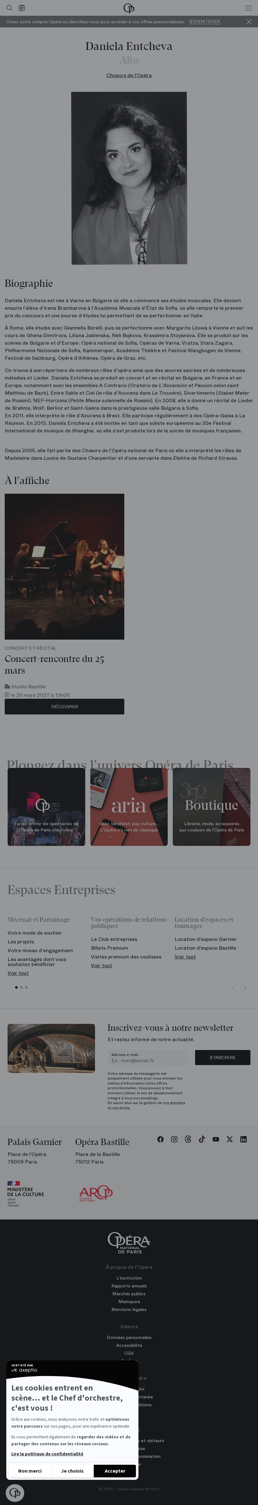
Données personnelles (129, 1337)
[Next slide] (245, 988)
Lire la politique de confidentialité (47, 1454)
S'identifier (204, 21)
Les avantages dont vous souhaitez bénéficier (37, 962)
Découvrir (64, 706)
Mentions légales (129, 1309)
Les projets (21, 941)
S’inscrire (223, 1057)
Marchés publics (129, 1294)
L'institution (129, 1278)
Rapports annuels (129, 1286)
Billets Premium (109, 948)
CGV (129, 1353)
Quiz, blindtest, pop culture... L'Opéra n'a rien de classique (129, 826)
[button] (15, 1493)
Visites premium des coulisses (126, 956)
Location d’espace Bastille (205, 948)
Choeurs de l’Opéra (129, 75)
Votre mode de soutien (34, 932)
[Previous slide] (233, 988)
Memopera (129, 1301)
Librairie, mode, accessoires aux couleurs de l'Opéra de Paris (211, 826)
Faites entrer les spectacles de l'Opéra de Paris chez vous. (46, 826)
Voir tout (18, 973)
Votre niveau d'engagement (40, 950)
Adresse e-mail (124, 1054)
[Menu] (248, 8)
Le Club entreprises (114, 939)
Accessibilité (129, 1345)
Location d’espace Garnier (206, 939)
